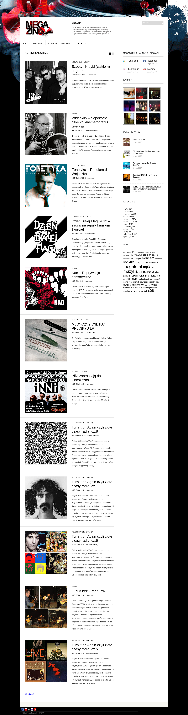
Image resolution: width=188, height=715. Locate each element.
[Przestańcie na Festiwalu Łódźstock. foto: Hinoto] (142, 111)
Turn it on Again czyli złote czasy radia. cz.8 (92, 429)
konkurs (129, 262)
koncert (148, 258)
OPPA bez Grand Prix (88, 591)
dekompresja (128, 255)
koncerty (38, 44)
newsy (86, 62)
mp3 (146, 267)
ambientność (128, 252)
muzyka (130, 271)
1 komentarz (91, 75)
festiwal (138, 254)
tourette (147, 285)
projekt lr (126, 279)
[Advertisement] (94, 704)
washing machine (150, 288)
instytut (138, 259)
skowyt (136, 282)
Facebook (152, 61)
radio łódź (156, 279)
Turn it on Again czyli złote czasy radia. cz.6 (92, 538)
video (154, 284)
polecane (127, 229)
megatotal (127, 219)
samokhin (127, 282)
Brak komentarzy (92, 130)
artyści (125, 209)
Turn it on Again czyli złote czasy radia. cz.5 (92, 647)
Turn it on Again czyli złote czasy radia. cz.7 (92, 484)
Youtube (151, 69)
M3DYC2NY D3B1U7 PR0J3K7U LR (88, 326)
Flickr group (133, 69)
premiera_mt (152, 275)
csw (153, 252)
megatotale (77, 62)
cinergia (148, 252)
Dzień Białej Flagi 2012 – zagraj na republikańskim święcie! (91, 225)
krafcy (138, 262)
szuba (127, 284)
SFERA (41, 713)
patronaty (67, 44)
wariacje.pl (127, 288)
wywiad (144, 291)
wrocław (126, 291)
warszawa (138, 288)
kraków (145, 262)
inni (132, 258)
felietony (82, 44)
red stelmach (128, 234)
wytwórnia (135, 291)
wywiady (52, 44)
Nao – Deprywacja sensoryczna (86, 275)
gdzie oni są (87, 423)
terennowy (138, 284)
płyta (134, 278)
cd (136, 252)
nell (140, 272)
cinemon (141, 252)
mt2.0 (153, 267)
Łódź (151, 290)
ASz (73, 75)
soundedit (144, 282)
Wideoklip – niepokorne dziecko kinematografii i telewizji (90, 122)
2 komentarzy (89, 281)
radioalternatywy (145, 279)
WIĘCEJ (29, 694)
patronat (148, 271)
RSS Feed (132, 61)
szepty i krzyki (154, 282)
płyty (25, 44)
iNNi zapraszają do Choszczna (86, 378)
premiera (137, 275)
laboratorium (153, 262)
